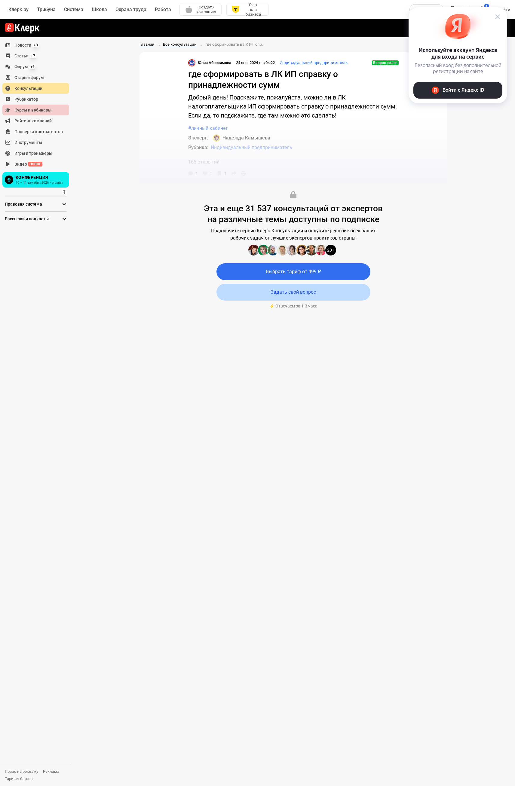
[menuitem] (35, 45)
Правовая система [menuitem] (23, 204)
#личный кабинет (208, 128)
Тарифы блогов (18, 778)
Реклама (51, 771)
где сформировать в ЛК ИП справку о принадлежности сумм (235, 44)
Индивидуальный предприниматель (314, 62)
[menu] (38, 114)
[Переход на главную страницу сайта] (22, 28)
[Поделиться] (233, 173)
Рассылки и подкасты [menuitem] (27, 218)
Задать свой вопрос (293, 292)
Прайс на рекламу (21, 771)
